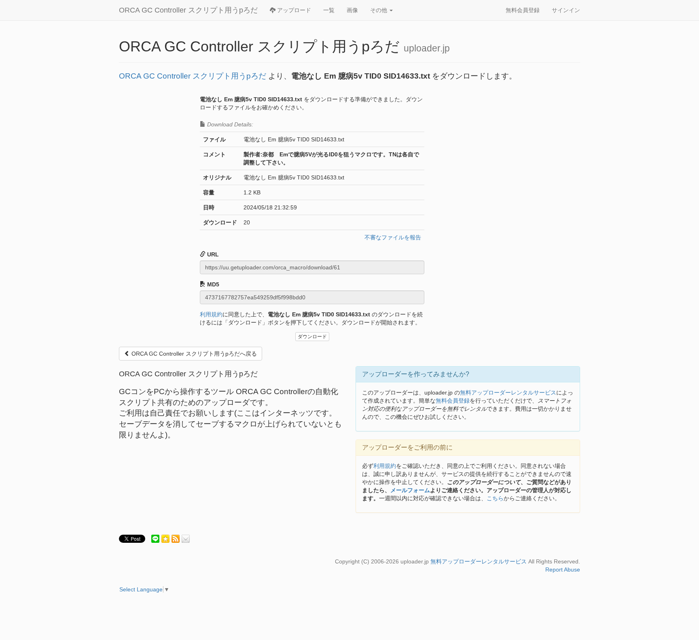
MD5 (212, 284)
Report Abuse (562, 569)
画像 (352, 10)
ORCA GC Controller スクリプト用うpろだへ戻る (193, 353)
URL (212, 254)
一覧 (329, 10)
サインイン (566, 10)
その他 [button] (379, 10)
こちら (495, 498)
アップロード (293, 10)
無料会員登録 (523, 10)
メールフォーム (410, 490)
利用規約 (211, 314)
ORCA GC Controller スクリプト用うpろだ (188, 10)
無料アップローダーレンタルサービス (508, 392)
